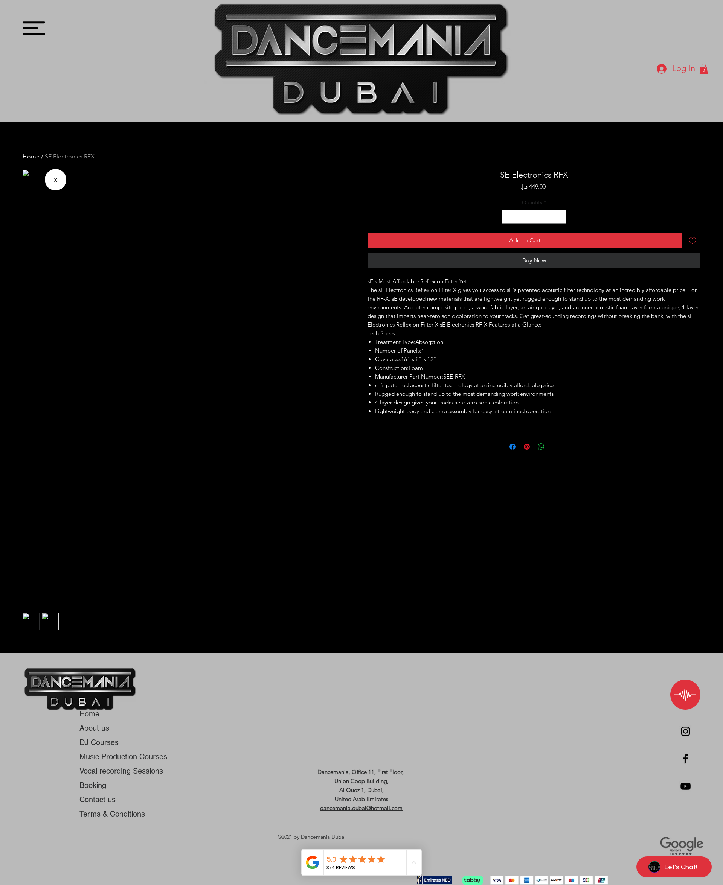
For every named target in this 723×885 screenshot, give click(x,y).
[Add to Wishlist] (692, 240)
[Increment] (560, 216)
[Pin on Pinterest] (526, 446)
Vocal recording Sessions (121, 771)
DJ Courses (99, 742)
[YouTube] (685, 786)
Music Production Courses (123, 756)
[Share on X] (555, 446)
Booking (92, 785)
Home (31, 156)
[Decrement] (508, 216)
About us (94, 728)
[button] (34, 28)
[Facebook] (685, 759)
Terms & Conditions (112, 813)
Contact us (97, 799)
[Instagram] (685, 731)
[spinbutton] (534, 216)
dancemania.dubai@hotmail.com (361, 808)
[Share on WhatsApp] (541, 446)
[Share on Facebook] (512, 446)
